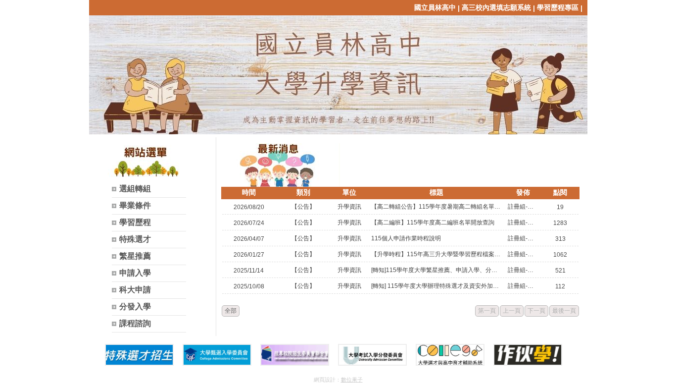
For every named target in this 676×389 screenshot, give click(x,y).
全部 (231, 310)
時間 (249, 192)
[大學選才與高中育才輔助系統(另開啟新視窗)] (450, 355)
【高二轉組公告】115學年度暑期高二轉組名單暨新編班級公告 (436, 206)
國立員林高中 (435, 7)
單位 (349, 192)
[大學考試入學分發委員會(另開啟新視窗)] (372, 355)
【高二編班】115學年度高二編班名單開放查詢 (432, 222)
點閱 (560, 192)
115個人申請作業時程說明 (406, 238)
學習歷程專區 (558, 7)
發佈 (523, 192)
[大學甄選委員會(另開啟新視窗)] (217, 355)
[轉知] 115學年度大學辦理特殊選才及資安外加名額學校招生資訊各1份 (436, 285)
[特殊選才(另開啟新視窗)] (139, 355)
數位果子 (352, 380)
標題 (436, 192)
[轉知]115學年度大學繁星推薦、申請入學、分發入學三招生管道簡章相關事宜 (436, 270)
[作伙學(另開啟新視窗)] (527, 355)
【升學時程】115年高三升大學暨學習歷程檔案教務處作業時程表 (436, 254)
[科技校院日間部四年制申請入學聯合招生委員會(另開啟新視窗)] (294, 355)
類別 (303, 192)
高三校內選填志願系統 (496, 7)
